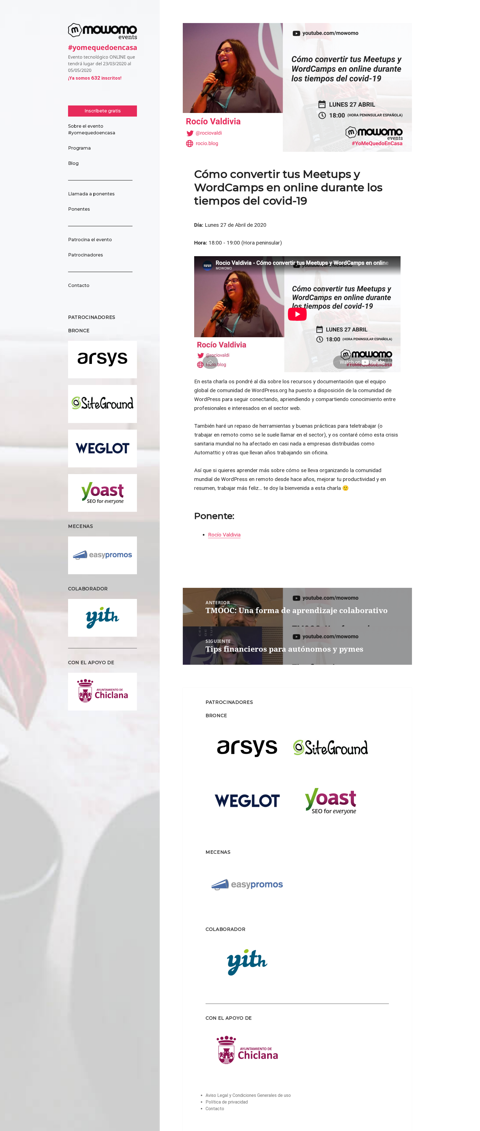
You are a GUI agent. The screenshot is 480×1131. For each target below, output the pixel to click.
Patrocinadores (85, 255)
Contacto (78, 285)
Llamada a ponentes (91, 194)
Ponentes (79, 209)
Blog (73, 163)
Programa (79, 148)
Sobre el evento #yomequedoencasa (91, 129)
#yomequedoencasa (102, 47)
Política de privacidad (227, 1102)
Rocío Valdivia (224, 535)
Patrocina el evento (90, 239)
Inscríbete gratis (102, 111)
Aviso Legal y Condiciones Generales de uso (248, 1095)
